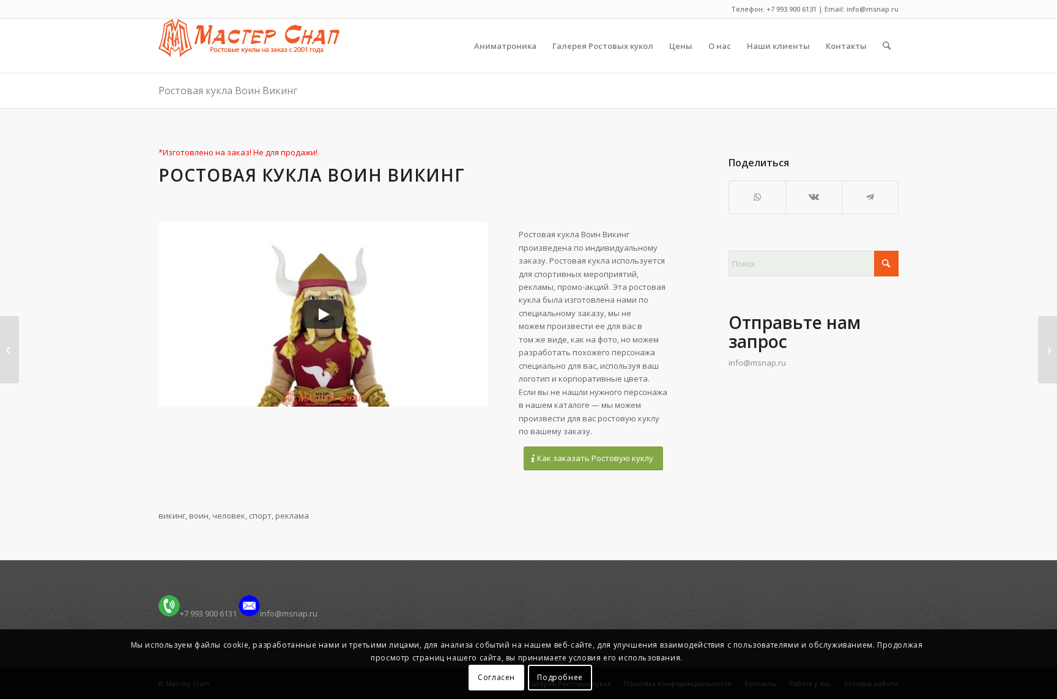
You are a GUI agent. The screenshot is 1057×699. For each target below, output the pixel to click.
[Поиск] (887, 46)
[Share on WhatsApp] (757, 197)
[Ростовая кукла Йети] (9, 349)
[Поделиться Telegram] (870, 197)
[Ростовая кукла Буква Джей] (1047, 349)
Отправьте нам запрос (795, 332)
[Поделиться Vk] (814, 197)
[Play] (323, 314)
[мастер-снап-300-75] (248, 46)
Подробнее (559, 677)
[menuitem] (505, 46)
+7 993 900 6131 (208, 613)
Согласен (496, 677)
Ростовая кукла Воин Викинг (227, 90)
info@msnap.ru (757, 362)
